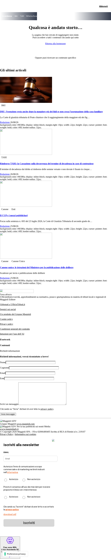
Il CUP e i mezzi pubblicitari (14, 215)
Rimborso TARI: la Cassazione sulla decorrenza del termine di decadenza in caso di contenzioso (47, 163)
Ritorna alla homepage (55, 43)
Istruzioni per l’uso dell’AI (12, 334)
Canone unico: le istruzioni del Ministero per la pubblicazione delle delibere (36, 267)
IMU (16, 16)
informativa (12, 472)
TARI (22, 16)
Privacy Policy (6, 434)
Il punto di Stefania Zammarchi (85, 16)
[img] (53, 440)
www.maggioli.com (25, 424)
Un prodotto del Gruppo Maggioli (15, 314)
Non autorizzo (33, 479)
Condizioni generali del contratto (15, 329)
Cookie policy (6, 319)
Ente (2, 378)
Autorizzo (13, 479)
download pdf (9, 514)
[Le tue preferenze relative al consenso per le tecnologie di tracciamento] (15, 554)
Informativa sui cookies (25, 434)
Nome (3, 362)
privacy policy (46, 409)
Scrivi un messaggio (9, 404)
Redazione (5, 122)
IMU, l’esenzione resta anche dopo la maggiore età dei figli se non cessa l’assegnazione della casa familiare (51, 111)
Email (2, 373)
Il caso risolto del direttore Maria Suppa (55, 16)
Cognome (4, 367)
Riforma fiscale (32, 16)
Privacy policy (6, 324)
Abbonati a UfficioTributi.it (12, 304)
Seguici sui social (8, 309)
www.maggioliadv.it (9, 429)
